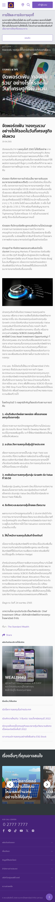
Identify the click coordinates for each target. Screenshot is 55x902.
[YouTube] (21, 830)
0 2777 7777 (15, 824)
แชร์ (8, 99)
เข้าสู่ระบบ (42, 4)
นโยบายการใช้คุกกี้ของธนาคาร (14, 28)
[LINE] (9, 830)
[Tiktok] (15, 830)
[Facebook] (3, 830)
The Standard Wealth (18, 626)
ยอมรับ (27, 38)
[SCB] (11, 5)
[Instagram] (33, 830)
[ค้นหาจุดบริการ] (22, 5)
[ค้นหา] (28, 5)
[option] (21, 785)
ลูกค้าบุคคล (6, 46)
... (14, 46)
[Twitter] (27, 830)
